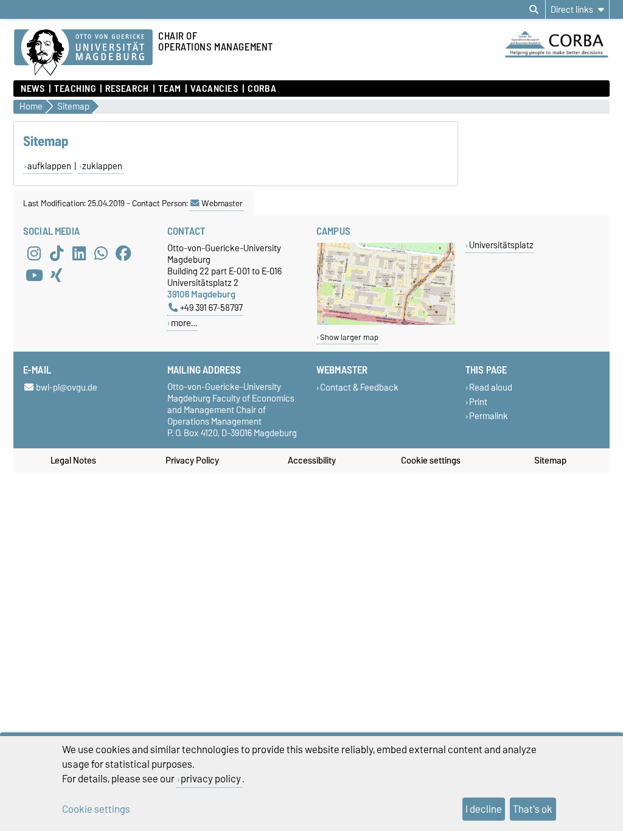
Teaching (75, 89)
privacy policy (211, 778)
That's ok (532, 809)
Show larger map (349, 337)
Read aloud (490, 388)
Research (126, 89)
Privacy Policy (192, 460)
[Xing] (57, 275)
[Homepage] (83, 53)
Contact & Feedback (359, 388)
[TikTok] (57, 253)
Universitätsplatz (501, 244)
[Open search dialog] (533, 9)
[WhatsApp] (101, 253)
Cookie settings (431, 460)
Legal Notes (73, 460)
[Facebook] (123, 253)
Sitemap (550, 460)
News (32, 89)
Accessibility (312, 460)
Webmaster (222, 203)
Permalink (488, 416)
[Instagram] (34, 253)
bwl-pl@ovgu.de (66, 388)
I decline (483, 809)
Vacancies (214, 89)
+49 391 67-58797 (211, 307)
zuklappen (102, 166)
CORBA (262, 89)
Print (478, 402)
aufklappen (49, 166)
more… (184, 322)
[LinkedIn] (79, 253)
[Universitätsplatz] (386, 322)
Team (169, 89)
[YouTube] (34, 275)
